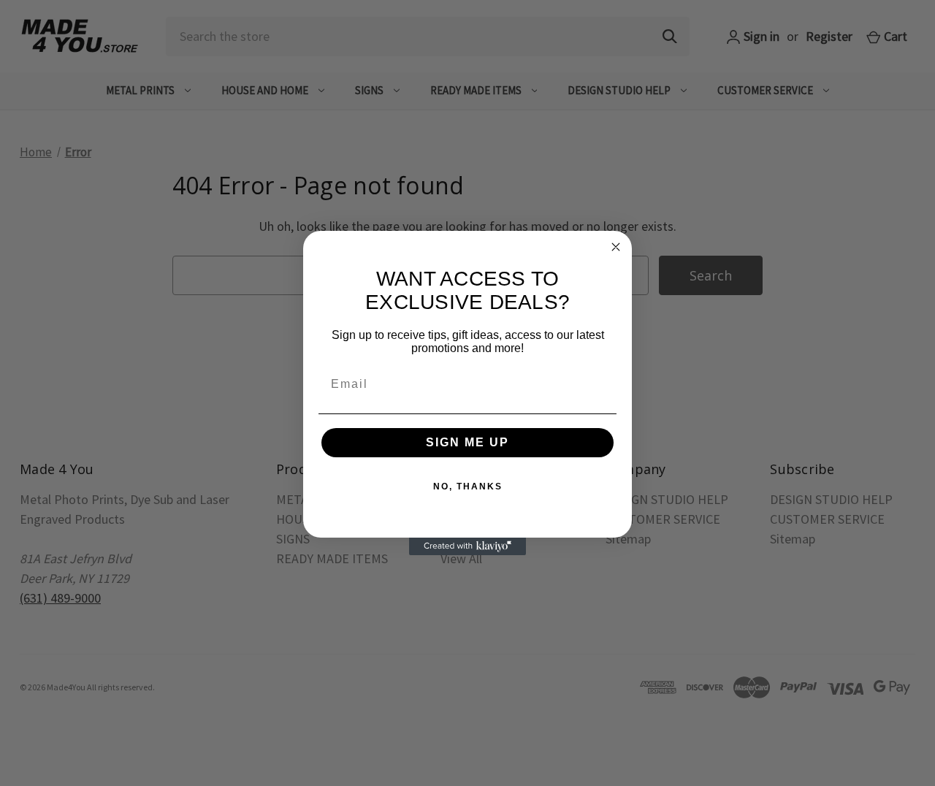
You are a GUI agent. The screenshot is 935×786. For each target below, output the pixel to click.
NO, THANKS (468, 486)
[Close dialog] (616, 247)
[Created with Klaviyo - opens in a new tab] (467, 546)
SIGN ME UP (467, 442)
